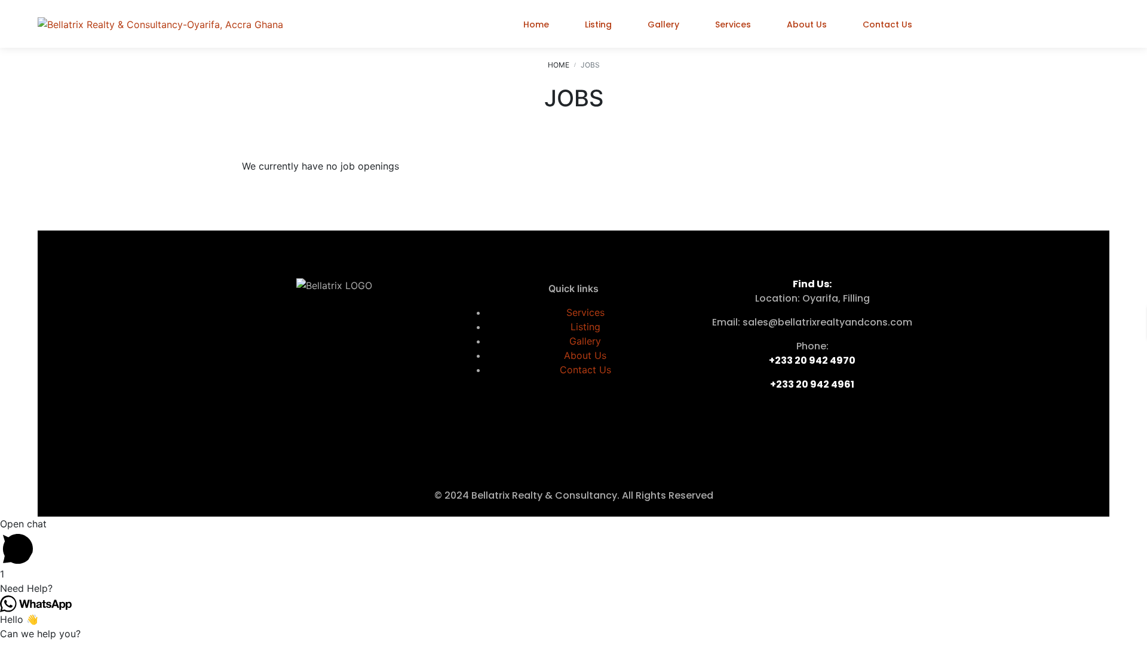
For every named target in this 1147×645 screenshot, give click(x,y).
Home (558, 64)
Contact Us (585, 370)
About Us (585, 355)
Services (585, 312)
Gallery (585, 341)
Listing (585, 327)
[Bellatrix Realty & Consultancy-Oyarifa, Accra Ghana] (160, 24)
